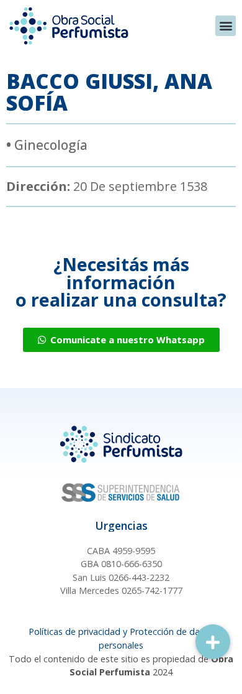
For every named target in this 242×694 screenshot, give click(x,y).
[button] (225, 26)
